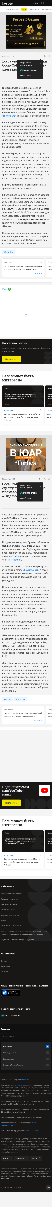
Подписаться (11, 359)
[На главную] (7, 3)
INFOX (34, 1158)
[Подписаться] (47, 1036)
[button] (49, 3)
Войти (35, 3)
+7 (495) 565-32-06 (31, 1130)
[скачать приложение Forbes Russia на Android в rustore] (10, 992)
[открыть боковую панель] (42, 3)
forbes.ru (25, 1080)
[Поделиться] (44, 56)
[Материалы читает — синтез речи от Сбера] (40, 56)
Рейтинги (34, 9)
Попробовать (25, 75)
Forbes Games (16, 9)
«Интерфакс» (9, 115)
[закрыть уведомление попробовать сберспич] (40, 64)
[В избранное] (49, 56)
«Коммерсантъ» (31, 569)
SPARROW (20, 1158)
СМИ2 (5, 1158)
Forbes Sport (8, 410)
